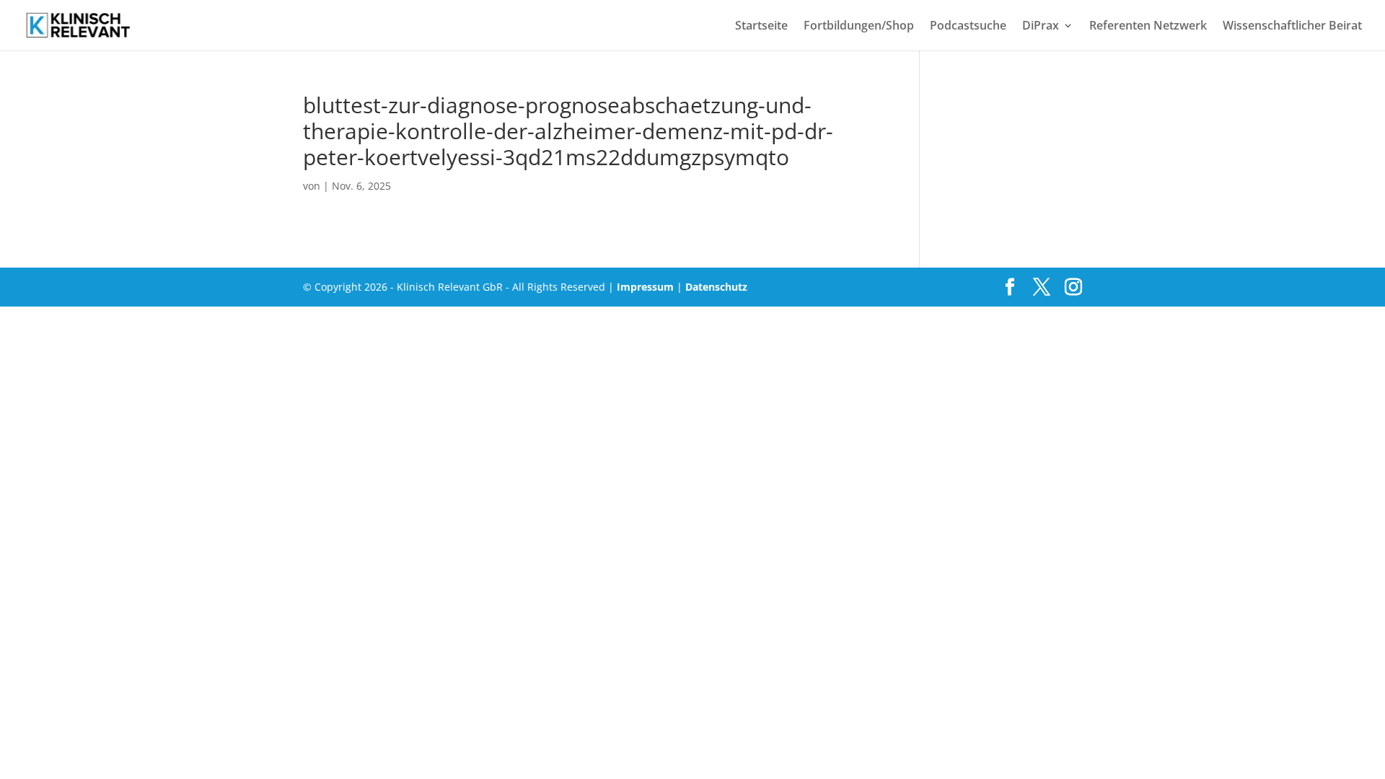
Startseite (761, 26)
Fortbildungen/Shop (859, 26)
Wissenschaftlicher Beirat (1292, 26)
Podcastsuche (968, 26)
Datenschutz (716, 287)
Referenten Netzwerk (1148, 26)
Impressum (645, 287)
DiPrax (1040, 26)
